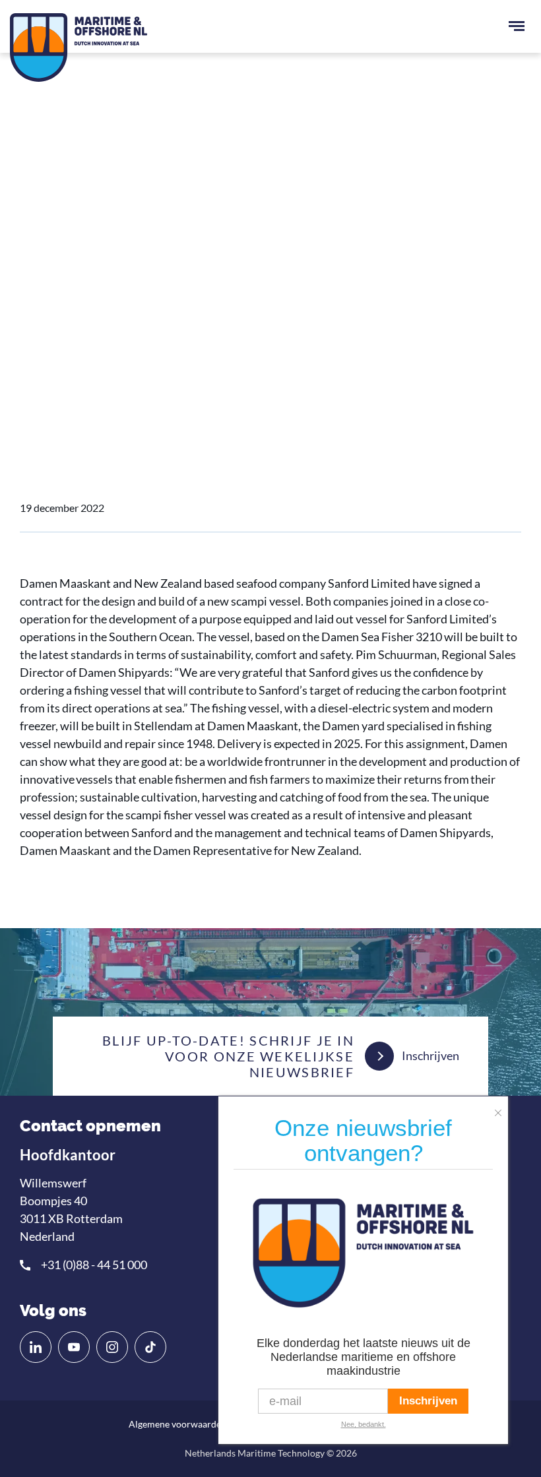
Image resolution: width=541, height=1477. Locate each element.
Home (45, 332)
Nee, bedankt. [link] (363, 1424)
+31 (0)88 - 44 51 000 (94, 1264)
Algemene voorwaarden (177, 1424)
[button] (501, 1108)
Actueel (92, 332)
